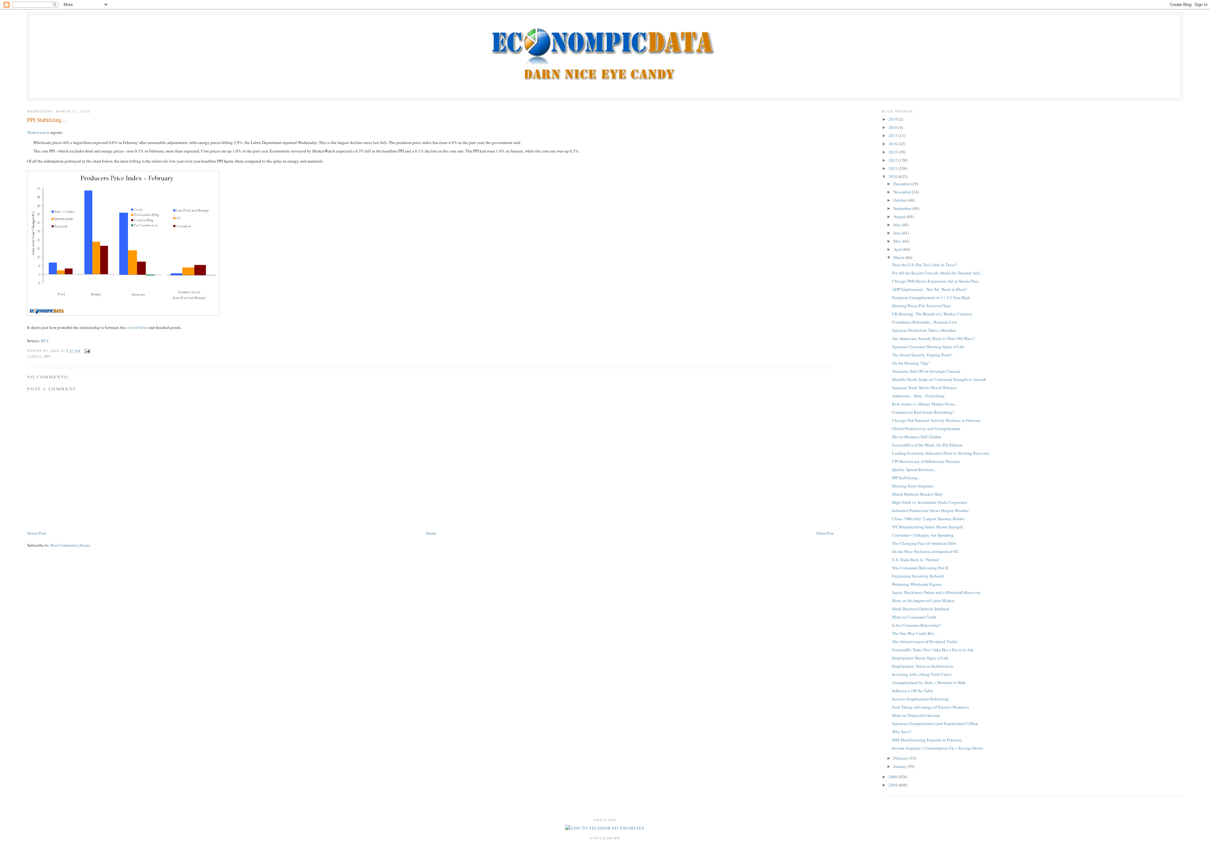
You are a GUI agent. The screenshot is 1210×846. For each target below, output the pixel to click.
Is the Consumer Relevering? (916, 625)
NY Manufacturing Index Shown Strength (927, 527)
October (900, 200)
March (899, 257)
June (897, 233)
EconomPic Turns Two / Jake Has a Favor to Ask (933, 650)
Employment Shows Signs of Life (920, 658)
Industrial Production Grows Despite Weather (930, 510)
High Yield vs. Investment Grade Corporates (929, 502)
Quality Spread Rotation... (914, 469)
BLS (45, 340)
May (897, 241)
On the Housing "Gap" (911, 363)
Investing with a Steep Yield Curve (922, 674)
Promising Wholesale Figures (917, 584)
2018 (893, 127)
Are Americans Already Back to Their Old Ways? (933, 338)
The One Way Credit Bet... (914, 633)
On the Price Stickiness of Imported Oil (925, 551)
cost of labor (136, 327)
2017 (893, 135)
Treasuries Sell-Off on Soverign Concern (926, 371)
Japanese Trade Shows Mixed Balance (924, 387)
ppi (47, 356)
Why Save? (901, 731)
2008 (893, 785)
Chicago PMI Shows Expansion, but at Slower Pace (935, 281)
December (902, 184)
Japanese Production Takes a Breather (924, 330)
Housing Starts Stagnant (912, 486)
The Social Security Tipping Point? (922, 355)
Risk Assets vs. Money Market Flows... (925, 404)
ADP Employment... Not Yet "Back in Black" (930, 289)
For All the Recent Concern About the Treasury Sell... (937, 273)
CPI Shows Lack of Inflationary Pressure (926, 461)
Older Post (825, 533)
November (902, 192)
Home (431, 533)
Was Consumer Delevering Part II (920, 568)
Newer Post (36, 533)
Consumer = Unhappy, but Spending (923, 535)
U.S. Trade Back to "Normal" (916, 559)
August (900, 216)
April (898, 249)
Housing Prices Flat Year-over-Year (921, 305)
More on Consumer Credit (914, 617)
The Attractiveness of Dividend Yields (924, 641)
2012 (893, 160)
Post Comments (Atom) (70, 545)
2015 (893, 152)
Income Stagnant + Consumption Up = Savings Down (937, 748)
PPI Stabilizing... (46, 120)
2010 (893, 176)
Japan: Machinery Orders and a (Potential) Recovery (936, 592)
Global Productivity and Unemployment (926, 428)
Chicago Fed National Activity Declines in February (936, 420)
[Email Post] (86, 351)
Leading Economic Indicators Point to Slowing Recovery (940, 453)
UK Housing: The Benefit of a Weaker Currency (932, 314)
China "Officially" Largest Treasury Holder (928, 518)
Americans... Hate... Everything (918, 396)
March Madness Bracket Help (917, 494)
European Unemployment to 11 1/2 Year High (931, 297)
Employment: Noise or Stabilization (922, 666)
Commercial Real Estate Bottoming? (923, 412)
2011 (893, 168)
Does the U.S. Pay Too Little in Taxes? (924, 265)
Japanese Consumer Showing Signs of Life (928, 346)
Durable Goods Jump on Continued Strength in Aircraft (939, 379)
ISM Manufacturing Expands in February (927, 740)
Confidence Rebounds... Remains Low (924, 322)
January (900, 766)
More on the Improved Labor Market (923, 600)
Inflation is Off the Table (912, 690)
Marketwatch (38, 132)
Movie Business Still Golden (916, 437)
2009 (893, 777)
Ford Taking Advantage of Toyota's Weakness (930, 707)
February (901, 758)
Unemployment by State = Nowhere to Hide (929, 682)
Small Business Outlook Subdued (920, 609)
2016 (893, 144)
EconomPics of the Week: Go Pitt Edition (927, 445)
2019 (893, 119)
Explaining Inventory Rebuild (918, 576)
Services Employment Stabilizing (920, 699)
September (902, 208)
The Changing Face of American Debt (924, 543)
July (897, 224)
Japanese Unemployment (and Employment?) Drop (935, 723)
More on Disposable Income (916, 715)
